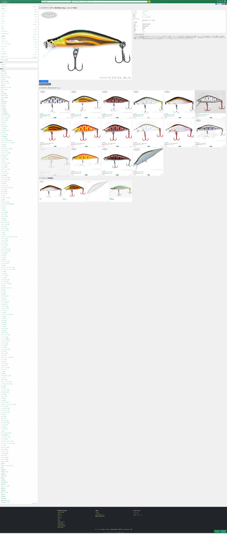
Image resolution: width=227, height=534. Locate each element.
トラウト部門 (98, 513)
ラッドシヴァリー (5, 412)
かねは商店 (4, 101)
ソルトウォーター (136, 513)
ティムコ (3, 271)
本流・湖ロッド (19, 6)
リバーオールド (4, 424)
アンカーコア (4, 138)
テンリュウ (4, 277)
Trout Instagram (60, 527)
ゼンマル (3, 257)
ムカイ (3, 385)
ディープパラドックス (6, 283)
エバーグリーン (4, 173)
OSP (2, 91)
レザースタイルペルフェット (7, 441)
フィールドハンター (5, 340)
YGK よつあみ (4, 97)
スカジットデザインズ (5, 248)
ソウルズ (3, 259)
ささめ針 (3, 105)
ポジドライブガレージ (6, 375)
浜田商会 (3, 490)
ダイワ (3, 265)
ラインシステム (4, 406)
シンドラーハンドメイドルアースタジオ (9, 236)
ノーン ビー (4, 310)
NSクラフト (4, 89)
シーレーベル (4, 238)
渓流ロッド (19, 9)
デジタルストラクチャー (6, 287)
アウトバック (4, 120)
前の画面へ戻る (44, 81)
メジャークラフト (5, 390)
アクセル (3, 122)
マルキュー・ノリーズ (6, 381)
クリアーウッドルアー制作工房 (7, 203)
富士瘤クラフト (4, 471)
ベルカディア (4, 365)
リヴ (2, 430)
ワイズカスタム (4, 453)
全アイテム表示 (5, 59)
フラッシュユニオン (5, 349)
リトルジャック (4, 420)
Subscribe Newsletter (61, 524)
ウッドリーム (4, 165)
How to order (60, 515)
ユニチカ (3, 400)
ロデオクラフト (5, 447)
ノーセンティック (5, 308)
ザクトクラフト (4, 228)
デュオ (3, 293)
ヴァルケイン (5, 457)
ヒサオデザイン (4, 332)
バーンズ (3, 326)
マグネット (4, 379)
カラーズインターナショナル (7, 187)
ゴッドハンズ (4, 216)
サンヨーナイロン (5, 224)
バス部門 (97, 512)
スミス (3, 255)
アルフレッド (4, 134)
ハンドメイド (44, 5)
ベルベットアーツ (5, 367)
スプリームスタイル (5, 250)
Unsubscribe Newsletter (61, 525)
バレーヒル (3, 324)
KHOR (3, 85)
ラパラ (3, 414)
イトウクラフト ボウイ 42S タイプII (202, 114)
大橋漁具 (3, 469)
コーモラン (4, 214)
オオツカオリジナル (5, 177)
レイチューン (4, 439)
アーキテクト (4, 150)
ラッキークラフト (5, 408)
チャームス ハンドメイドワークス (8, 267)
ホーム (39, 5)
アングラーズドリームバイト (7, 142)
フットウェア (19, 46)
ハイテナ (3, 312)
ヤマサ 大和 (4, 394)
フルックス (3, 355)
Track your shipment (61, 512)
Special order (60, 517)
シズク (3, 232)
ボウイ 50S (148, 16)
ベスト (19, 49)
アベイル (3, 128)
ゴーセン (3, 218)
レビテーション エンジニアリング (8, 443)
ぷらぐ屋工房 (4, 111)
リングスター (4, 428)
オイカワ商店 (4, 175)
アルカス (3, 132)
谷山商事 (3, 496)
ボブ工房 (3, 373)
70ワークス (3, 73)
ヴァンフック (4, 459)
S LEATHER (4, 93)
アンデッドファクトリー (6, 148)
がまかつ (3, 103)
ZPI (2, 99)
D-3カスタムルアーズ (5, 77)
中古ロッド (4, 64)
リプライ (3, 426)
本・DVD (19, 39)
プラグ (19, 14)
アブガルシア (4, 126)
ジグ (19, 19)
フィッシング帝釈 (5, 338)
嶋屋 (2, 477)
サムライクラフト (5, 222)
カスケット (4, 181)
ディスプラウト (5, 281)
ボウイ (143, 16)
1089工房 (3, 71)
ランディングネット (19, 34)
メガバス (3, 387)
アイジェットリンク (6, 116)
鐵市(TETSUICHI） (5, 500)
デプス (3, 289)
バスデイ (3, 320)
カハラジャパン (4, 185)
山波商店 (3, 473)
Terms (59, 519)
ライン (19, 24)
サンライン (4, 226)
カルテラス (4, 191)
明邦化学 (3, 484)
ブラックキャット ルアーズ (7, 357)
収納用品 (19, 36)
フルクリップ (4, 353)
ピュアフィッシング (5, 334)
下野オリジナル (4, 461)
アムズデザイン (5, 130)
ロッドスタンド (19, 31)
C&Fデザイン (4, 75)
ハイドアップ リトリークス (7, 314)
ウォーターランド (5, 163)
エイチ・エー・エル (5, 169)
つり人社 (3, 107)
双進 (2, 467)
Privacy (59, 520)
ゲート (3, 210)
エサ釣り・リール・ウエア (137, 515)
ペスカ (3, 371)
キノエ (3, 195)
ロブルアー (4, 449)
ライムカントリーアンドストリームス (8, 404)
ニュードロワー (5, 302)
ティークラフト (4, 275)
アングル (3, 144)
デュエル (3, 291)
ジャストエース (4, 244)
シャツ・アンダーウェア (19, 44)
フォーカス (4, 347)
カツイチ (3, 183)
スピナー (19, 21)
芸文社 (3, 494)
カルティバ (4, 189)
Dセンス (3, 79)
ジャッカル (3, 246)
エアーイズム (4, 167)
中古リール (4, 66)
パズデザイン (4, 328)
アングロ (3, 146)
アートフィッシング (6, 152)
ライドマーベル (4, 402)
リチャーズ (3, 418)
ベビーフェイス (4, 363)
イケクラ (3, 156)
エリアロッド (19, 11)
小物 (19, 29)
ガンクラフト (4, 193)
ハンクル (3, 316)
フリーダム (3, 351)
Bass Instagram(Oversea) (100, 516)
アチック (3, 124)
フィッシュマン (4, 336)
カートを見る (217, 531)
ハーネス (3, 318)
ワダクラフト (4, 455)
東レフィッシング (5, 486)
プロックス (3, 361)
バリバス (3, 322)
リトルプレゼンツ (5, 422)
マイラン (3, 377)
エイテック (4, 171)
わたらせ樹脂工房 (5, 113)
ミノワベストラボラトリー (6, 383)
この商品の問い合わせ (45, 84)
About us (59, 513)
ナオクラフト (4, 300)
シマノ (3, 234)
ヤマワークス (4, 396)
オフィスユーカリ (5, 179)
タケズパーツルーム (5, 261)
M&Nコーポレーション (6, 87)
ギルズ (3, 199)
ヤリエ (3, 398)
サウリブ (3, 220)
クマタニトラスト (5, 201)
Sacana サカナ (4, 95)
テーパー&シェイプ (5, 279)
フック (19, 26)
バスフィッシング (136, 512)
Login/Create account (61, 521)
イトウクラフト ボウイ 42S (45, 114)
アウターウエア (19, 41)
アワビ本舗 (4, 136)
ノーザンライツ (4, 306)
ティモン (4, 273)
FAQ (58, 516)
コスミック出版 (4, 212)
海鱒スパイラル (4, 492)
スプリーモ (4, 253)
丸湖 (3, 463)
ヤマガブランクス (5, 392)
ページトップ (224, 531)
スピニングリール (19, 56)
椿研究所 (3, 488)
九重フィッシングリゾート (7, 465)
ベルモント (3, 369)
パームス (3, 330)
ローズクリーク (4, 451)
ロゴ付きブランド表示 (19, 503)
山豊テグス (4, 475)
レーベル (3, 445)
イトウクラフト (145, 11)
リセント (3, 416)
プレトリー (4, 359)
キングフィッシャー (6, 197)
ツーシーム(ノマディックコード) (8, 269)
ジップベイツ (4, 240)
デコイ (3, 285)
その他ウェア (19, 54)
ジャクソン (4, 242)
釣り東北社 (3, 498)
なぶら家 (3, 109)
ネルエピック (4, 304)
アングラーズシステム (6, 140)
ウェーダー (19, 51)
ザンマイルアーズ (5, 230)
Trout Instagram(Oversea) (100, 515)
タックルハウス (5, 263)
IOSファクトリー (5, 83)
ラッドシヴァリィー (5, 410)
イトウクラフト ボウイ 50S (200, 143)
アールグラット (4, 154)
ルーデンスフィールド (5, 437)
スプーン (19, 16)
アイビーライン (5, 118)
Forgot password (60, 523)
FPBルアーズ (4, 81)
